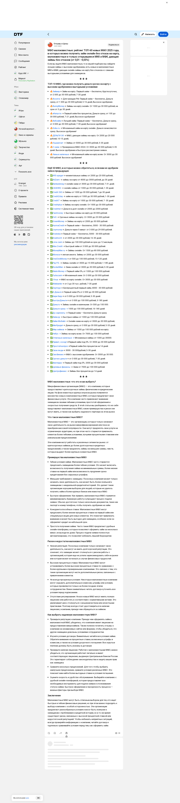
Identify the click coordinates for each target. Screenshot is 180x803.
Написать (150, 34)
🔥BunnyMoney (57, 106)
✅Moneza (55, 254)
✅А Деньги (55, 292)
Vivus (55, 279)
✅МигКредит (56, 325)
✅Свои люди (56, 350)
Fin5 (55, 217)
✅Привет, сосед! (58, 342)
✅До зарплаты (57, 313)
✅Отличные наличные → (62, 338)
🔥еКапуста (55, 113)
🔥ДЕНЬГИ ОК (57, 135)
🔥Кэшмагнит (56, 143)
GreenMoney (59, 221)
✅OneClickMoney (58, 259)
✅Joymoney (56, 229)
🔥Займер (55, 91)
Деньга (56, 304)
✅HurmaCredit (57, 225)
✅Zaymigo (55, 288)
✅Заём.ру (55, 317)
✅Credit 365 (56, 192)
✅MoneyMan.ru (58, 250)
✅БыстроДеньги (58, 300)
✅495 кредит (57, 175)
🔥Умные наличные (59, 154)
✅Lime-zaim (56, 242)
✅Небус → (55, 333)
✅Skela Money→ (58, 271)
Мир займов (58, 329)
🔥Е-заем (55, 147)
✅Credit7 (55, 200)
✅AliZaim (55, 179)
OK (38, 798)
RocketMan (58, 267)
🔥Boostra (55, 99)
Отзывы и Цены (61, 44)
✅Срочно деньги (58, 358)
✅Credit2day (56, 196)
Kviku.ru (56, 128)
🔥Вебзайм (55, 121)
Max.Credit (58, 246)
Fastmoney (58, 213)
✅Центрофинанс (58, 371)
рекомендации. (20, 244)
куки (27, 798)
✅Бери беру (56, 296)
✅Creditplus (56, 204)
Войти (163, 34)
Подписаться (114, 45)
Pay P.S (56, 263)
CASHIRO (57, 188)
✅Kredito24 (56, 238)
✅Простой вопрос (59, 346)
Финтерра (57, 363)
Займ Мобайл (59, 321)
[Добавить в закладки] (54, 733)
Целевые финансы (61, 367)
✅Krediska (55, 234)
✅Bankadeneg (57, 184)
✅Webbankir (56, 283)
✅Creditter (55, 209)
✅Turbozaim (56, 275)
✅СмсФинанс (57, 354)
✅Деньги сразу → (59, 308)
